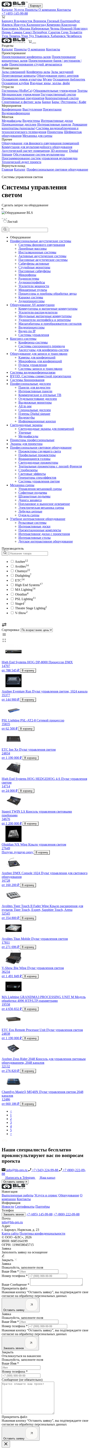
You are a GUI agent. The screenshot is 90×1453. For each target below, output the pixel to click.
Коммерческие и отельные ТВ (39, 395)
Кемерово (54, 24)
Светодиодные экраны (26, 425)
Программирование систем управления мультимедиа (39, 158)
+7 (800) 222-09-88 (66, 1214)
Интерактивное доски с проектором (44, 534)
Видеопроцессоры (31, 327)
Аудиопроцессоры (31, 301)
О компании (48, 9)
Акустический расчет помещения (26, 150)
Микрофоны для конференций (40, 361)
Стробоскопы (28, 470)
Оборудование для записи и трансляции (38, 353)
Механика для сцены (37, 135)
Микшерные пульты (32, 290)
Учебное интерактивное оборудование (37, 519)
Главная (7, 169)
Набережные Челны (45, 28)
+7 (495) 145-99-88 (15, 13)
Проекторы (55, 132)
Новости (8, 1206)
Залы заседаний (62, 72)
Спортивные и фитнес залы (21, 102)
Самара (17, 32)
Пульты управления (32, 365)
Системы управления (33, 335)
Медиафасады (12, 120)
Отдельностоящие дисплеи (37, 398)
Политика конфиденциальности (42, 1233)
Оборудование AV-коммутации (32, 305)
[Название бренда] (25, 553)
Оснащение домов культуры (22, 79)
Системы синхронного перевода (41, 346)
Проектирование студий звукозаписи (35, 64)
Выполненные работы (17, 1195)
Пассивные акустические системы (43, 260)
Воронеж (40, 21)
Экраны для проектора (26, 444)
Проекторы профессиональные (32, 440)
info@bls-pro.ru (16, 1170)
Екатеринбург (70, 21)
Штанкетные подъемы (34, 496)
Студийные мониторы (34, 267)
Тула (5, 36)
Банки (46, 102)
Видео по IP (27, 331)
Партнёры (42, 1206)
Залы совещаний (14, 72)
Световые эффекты (32, 474)
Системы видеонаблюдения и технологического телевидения (40, 130)
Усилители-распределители (38, 312)
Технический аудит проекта (21, 162)
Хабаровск (58, 36)
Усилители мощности (33, 286)
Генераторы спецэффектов (37, 477)
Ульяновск (42, 36)
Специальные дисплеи (34, 410)
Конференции (12, 109)
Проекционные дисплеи (19, 124)
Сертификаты (25, 1206)
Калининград (37, 24)
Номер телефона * (15, 1276)
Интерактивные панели (54, 124)
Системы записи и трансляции (40, 368)
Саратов (54, 32)
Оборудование (68, 1195)
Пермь (7, 32)
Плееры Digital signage (34, 414)
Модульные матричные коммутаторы (45, 316)
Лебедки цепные (30, 511)
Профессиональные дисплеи (30, 383)
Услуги (19, 9)
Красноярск (10, 28)
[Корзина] (30, 42)
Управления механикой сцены (40, 489)
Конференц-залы (38, 72)
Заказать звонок (13, 1214)
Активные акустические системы (42, 256)
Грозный (53, 21)
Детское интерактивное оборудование (45, 541)
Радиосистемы (28, 278)
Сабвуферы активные (33, 263)
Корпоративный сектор (62, 98)
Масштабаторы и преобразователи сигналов (50, 323)
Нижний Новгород (73, 28)
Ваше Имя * (10, 1271)
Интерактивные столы (34, 537)
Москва (25, 28)
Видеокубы (26, 417)
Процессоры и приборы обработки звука (47, 293)
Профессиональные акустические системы (40, 241)
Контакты (64, 9)
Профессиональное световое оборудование (57, 169)
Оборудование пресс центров (58, 75)
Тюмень (15, 36)
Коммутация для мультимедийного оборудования (37, 147)
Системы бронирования (27, 380)
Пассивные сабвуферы (34, 271)
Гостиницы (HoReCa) (17, 90)
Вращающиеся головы (34, 459)
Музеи (47, 79)
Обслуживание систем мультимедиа (39, 154)
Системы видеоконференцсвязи (32, 372)
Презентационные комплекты (39, 530)
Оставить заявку (14, 1181)
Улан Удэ (28, 36)
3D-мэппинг (59, 150)
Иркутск (20, 24)
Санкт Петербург (35, 32)
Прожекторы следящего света (39, 451)
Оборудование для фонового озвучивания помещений (40, 143)
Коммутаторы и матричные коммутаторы (47, 308)
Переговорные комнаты (19, 75)
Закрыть (7, 1352)
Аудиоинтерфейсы (31, 282)
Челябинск (74, 36)
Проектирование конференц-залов (26, 57)
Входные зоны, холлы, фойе (50, 83)
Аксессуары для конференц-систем (43, 350)
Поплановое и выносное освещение (44, 504)
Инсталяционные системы (37, 252)
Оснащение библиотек (69, 79)
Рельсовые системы (32, 522)
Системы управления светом (39, 481)
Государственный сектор (58, 94)
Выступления (32, 109)
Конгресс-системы (23, 338)
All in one (25, 406)
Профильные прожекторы (37, 455)
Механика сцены (22, 485)
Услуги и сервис (46, 1195)
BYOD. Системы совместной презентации (40, 376)
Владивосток (23, 21)
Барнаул (35, 5)
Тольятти (75, 32)
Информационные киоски (37, 421)
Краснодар (69, 24)
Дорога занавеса (30, 500)
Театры (82, 90)
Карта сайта (10, 1233)
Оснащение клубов (15, 83)
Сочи (65, 32)
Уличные (24, 432)
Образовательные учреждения (54, 90)
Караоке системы (30, 297)
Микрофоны (27, 275)
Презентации (52, 109)
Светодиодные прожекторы (38, 462)
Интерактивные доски (57, 120)
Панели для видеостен (34, 387)
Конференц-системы (33, 342)
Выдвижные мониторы (35, 402)
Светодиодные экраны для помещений (46, 429)
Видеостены (31, 120)
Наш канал (47, 1177)
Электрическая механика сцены (41, 507)
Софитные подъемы (32, 492)
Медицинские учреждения (21, 94)
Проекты (32, 9)
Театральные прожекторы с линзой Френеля (50, 466)
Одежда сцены (28, 515)
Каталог (8, 9)
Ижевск (8, 24)
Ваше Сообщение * (15, 1284)
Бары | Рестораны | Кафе (69, 102)
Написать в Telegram (20, 1177)
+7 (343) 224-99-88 (45, 1170)
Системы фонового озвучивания (41, 245)
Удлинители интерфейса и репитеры (44, 320)
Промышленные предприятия (23, 98)
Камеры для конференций (36, 357)
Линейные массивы (32, 248)
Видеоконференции (16, 113)
